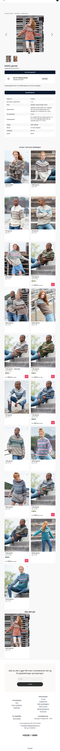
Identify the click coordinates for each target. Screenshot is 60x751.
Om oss (43, 699)
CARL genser (35, 277)
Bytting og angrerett (43, 709)
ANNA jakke (8, 277)
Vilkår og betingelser (43, 704)
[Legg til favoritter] (27, 152)
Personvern (43, 711)
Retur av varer (43, 706)
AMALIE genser (36, 461)
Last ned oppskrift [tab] (30, 72)
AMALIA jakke (9, 185)
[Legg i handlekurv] (53, 284)
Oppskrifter (16, 708)
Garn (16, 703)
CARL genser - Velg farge (12, 369)
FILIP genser (8, 231)
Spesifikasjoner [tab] (30, 92)
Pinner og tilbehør (17, 705)
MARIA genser (9, 323)
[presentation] (6, 34)
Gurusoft (30, 748)
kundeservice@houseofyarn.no (31, 725)
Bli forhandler (17, 719)
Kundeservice (43, 701)
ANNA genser (35, 185)
